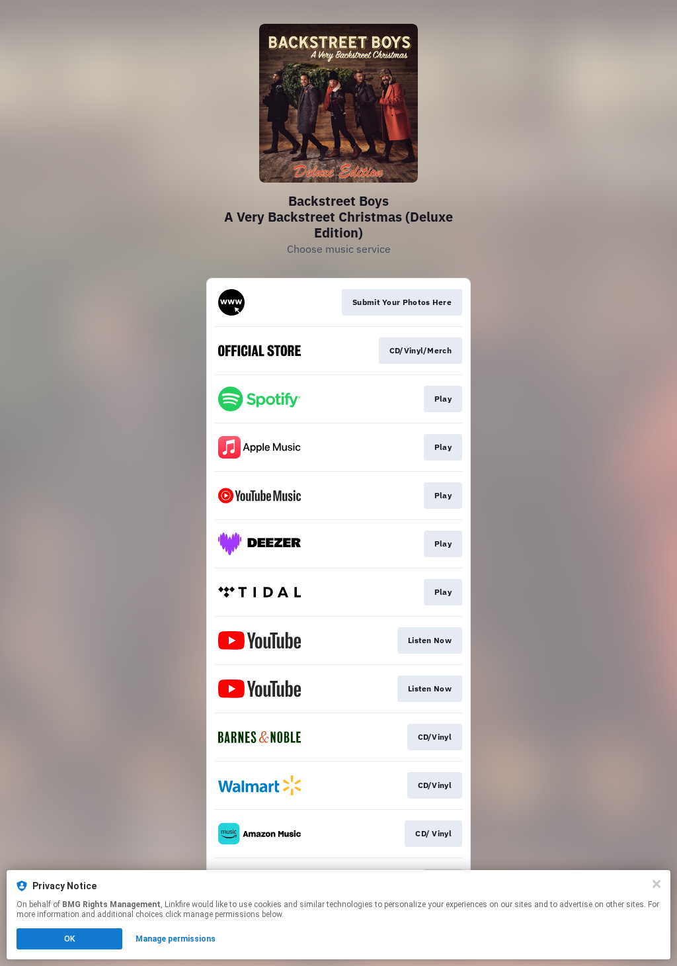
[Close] (656, 884)
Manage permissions (176, 939)
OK (69, 939)
